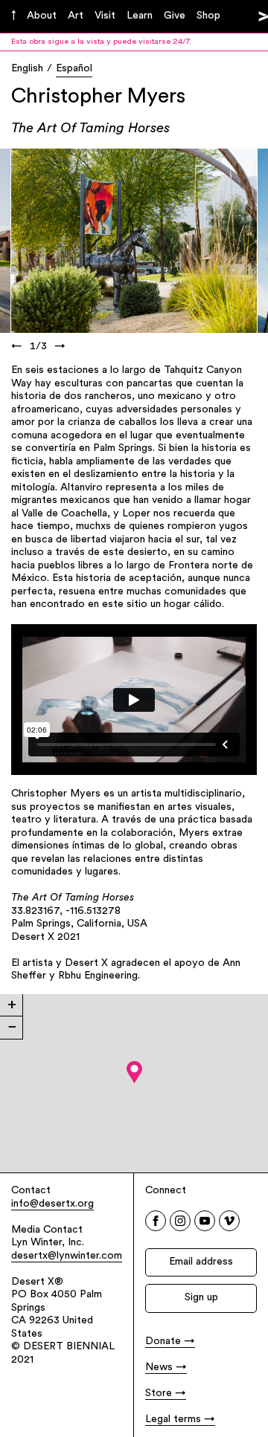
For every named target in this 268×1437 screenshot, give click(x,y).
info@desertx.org (52, 1204)
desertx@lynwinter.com (66, 1256)
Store (158, 1393)
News (159, 1367)
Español (74, 68)
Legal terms (173, 1419)
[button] (134, 1072)
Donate (163, 1341)
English (27, 68)
